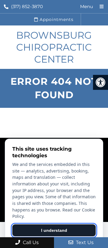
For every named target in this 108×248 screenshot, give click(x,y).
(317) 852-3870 (27, 6)
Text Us (84, 242)
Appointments (56, 19)
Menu (86, 6)
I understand (54, 230)
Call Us (30, 242)
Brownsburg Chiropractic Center (54, 47)
